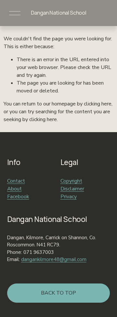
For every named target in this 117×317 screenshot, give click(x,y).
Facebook (18, 196)
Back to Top (58, 292)
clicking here (97, 103)
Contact (16, 181)
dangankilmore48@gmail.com (53, 259)
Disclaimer (72, 188)
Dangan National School (58, 12)
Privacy (68, 196)
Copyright (71, 181)
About (14, 188)
